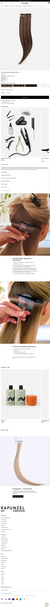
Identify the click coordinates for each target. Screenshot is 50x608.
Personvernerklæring (25, 595)
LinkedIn (2, 583)
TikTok (2, 575)
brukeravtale (9, 593)
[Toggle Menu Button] (1, 3)
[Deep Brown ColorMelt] (31, 85)
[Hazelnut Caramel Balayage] (19, 85)
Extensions (12, 6)
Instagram (3, 573)
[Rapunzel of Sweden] (25, 3)
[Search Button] (46, 3)
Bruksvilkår (32, 595)
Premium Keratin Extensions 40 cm (40, 6)
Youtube (2, 581)
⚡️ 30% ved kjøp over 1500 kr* (25, 0)
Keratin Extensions (18, 6)
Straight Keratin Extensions (28, 6)
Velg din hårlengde (9, 89)
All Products (6, 6)
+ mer (43, 85)
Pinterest (2, 579)
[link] (3, 92)
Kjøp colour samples (18, 496)
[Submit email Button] (47, 590)
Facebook (2, 577)
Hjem (2, 6)
